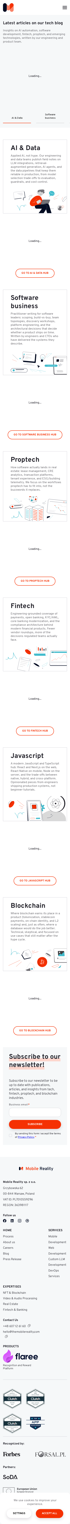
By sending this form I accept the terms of (38, 1135)
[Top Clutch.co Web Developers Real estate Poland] (35, 1399)
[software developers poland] (35, 1423)
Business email (19, 1104)
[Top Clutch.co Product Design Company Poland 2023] (12, 1399)
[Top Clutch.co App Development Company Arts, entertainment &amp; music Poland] (12, 1423)
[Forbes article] (11, 1454)
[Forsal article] (50, 1454)
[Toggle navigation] (65, 7)
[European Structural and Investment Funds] (20, 1491)
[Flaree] (22, 1356)
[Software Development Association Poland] (10, 1477)
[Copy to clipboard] (29, 1326)
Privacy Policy (26, 1137)
